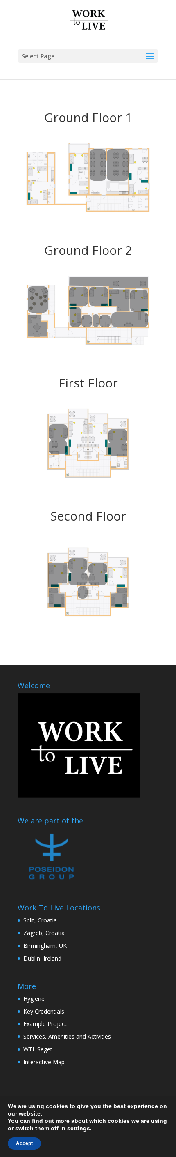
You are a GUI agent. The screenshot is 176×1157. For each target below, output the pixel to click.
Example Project (45, 1024)
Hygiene (34, 999)
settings (78, 1128)
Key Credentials (43, 1011)
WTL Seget (37, 1049)
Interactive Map (44, 1062)
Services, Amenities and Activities (67, 1036)
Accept (24, 1143)
